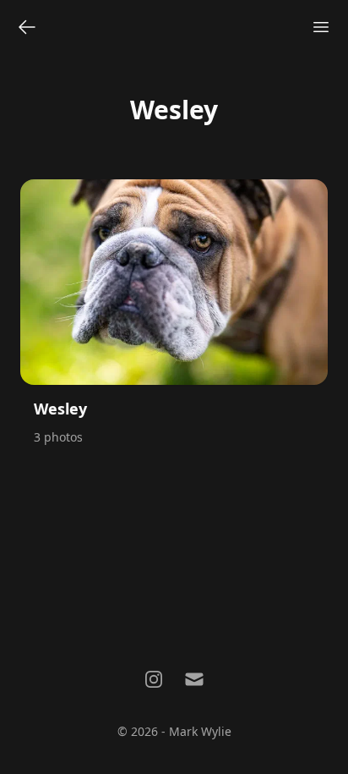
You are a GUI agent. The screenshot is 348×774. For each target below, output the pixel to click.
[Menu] (321, 27)
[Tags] (27, 27)
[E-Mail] (194, 679)
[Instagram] (154, 679)
